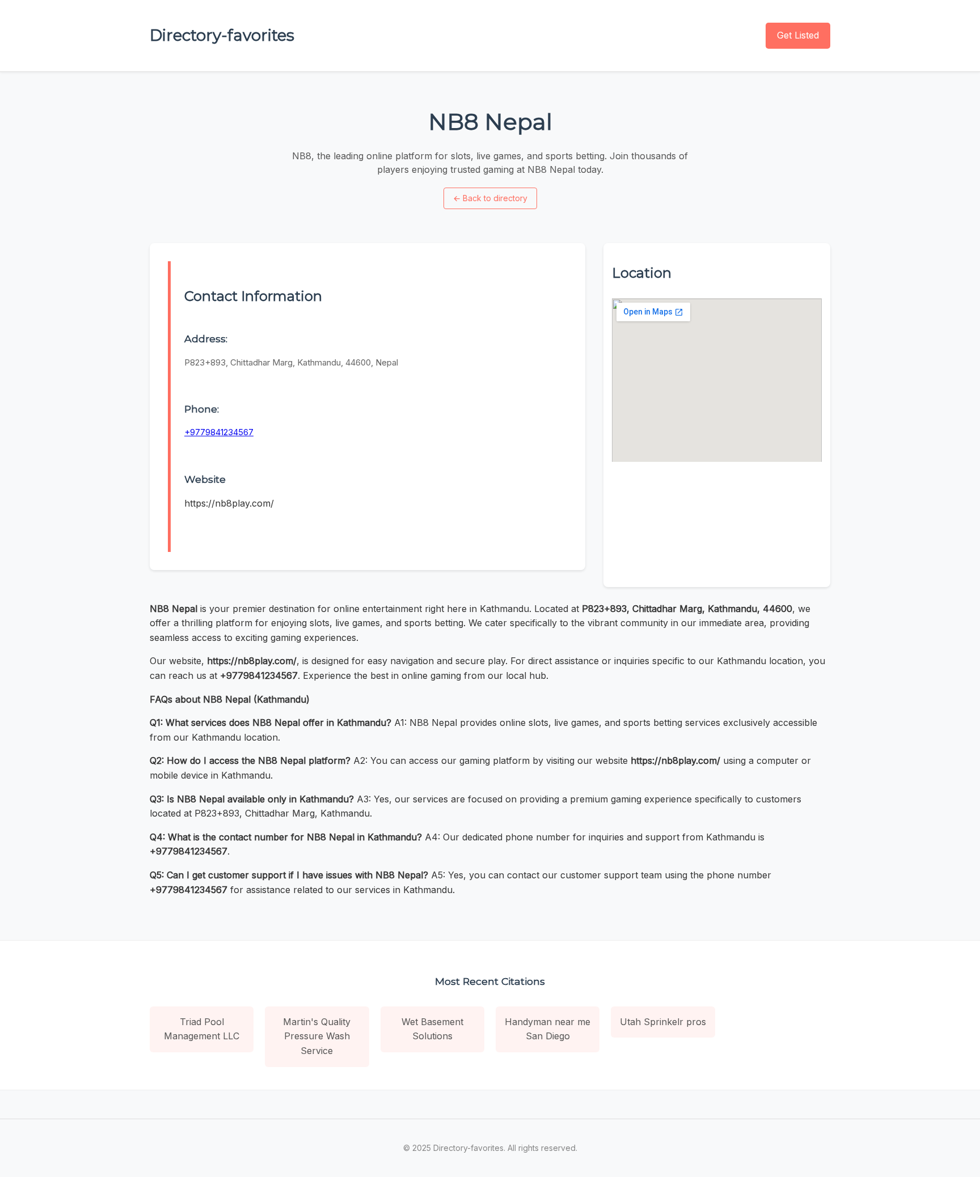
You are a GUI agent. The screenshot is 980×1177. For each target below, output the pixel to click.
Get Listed (798, 35)
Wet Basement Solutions (432, 1029)
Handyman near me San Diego (547, 1029)
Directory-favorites (222, 35)
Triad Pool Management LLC (201, 1029)
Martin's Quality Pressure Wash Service (316, 1036)
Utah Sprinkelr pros (663, 1021)
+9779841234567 (219, 432)
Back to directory (490, 198)
